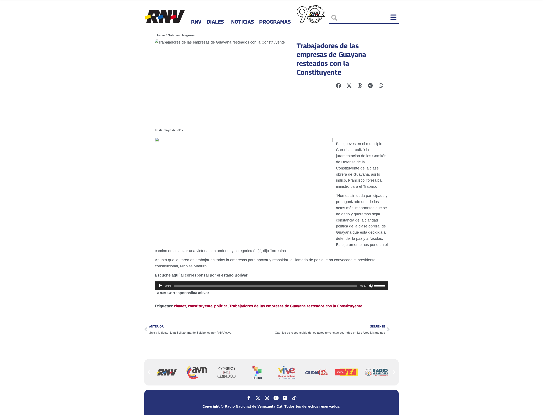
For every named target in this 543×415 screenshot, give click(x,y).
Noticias (242, 22)
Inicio (161, 35)
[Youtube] (276, 398)
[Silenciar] (371, 286)
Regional (188, 35)
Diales (215, 22)
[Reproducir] (160, 286)
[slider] (380, 285)
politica (221, 306)
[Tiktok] (294, 398)
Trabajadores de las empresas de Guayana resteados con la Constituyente (295, 306)
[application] (271, 285)
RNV (196, 22)
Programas (275, 22)
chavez (180, 306)
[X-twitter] (258, 398)
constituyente (200, 306)
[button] (149, 372)
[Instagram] (267, 398)
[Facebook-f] (249, 398)
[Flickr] (285, 398)
